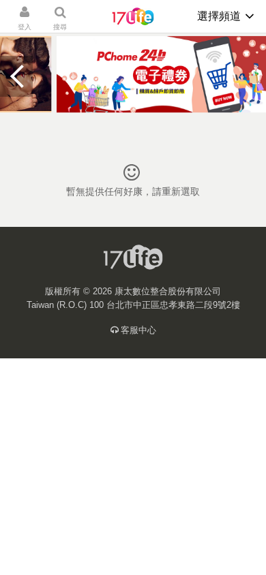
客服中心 (138, 330)
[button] (16, 76)
